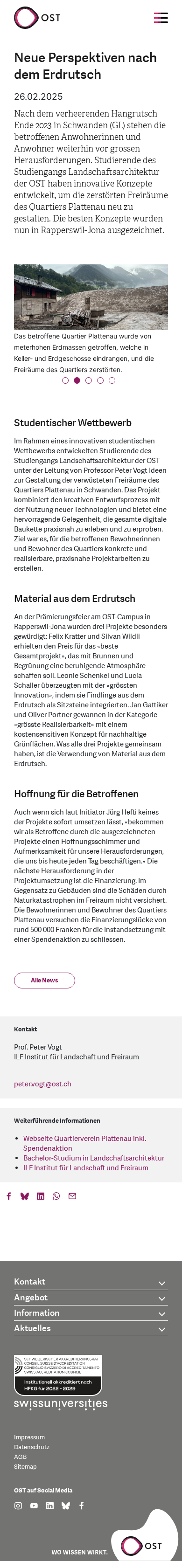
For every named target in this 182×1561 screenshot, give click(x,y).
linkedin (40, 1198)
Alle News (44, 980)
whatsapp (56, 1198)
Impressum (29, 1437)
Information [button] (37, 1313)
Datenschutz (31, 1447)
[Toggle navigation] (161, 18)
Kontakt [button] (29, 1282)
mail (72, 1198)
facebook (9, 1198)
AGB (20, 1457)
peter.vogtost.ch (42, 1084)
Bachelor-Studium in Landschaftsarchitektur (93, 1158)
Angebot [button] (31, 1298)
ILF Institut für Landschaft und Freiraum (85, 1168)
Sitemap (25, 1467)
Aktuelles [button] (32, 1328)
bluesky (25, 1198)
